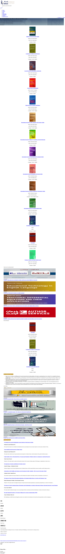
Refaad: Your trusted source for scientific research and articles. (14, 437)
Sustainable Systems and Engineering (32, 225)
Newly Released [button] (6, 320)
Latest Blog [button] (5, 386)
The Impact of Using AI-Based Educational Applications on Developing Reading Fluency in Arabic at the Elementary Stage (25, 478)
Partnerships (4, 13)
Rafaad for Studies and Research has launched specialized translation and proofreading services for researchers (23, 318)
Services (3, 15)
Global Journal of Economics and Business (32, 105)
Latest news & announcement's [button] (9, 267)
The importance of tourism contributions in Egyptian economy (15, 463)
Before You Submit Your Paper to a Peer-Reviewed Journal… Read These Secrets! (18, 424)
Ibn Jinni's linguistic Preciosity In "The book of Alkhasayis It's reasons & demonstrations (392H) (20, 492)
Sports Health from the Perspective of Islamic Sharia (13, 449)
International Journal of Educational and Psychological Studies (33, 156)
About (64, 17)
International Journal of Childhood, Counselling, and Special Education (32, 139)
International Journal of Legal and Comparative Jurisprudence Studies (33, 191)
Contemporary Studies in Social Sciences (33, 53)
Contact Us (59, 17)
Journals (3, 11)
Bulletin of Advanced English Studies (32, 36)
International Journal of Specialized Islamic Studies (33, 208)
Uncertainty (33, 242)
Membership (4, 14)
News (6, 540)
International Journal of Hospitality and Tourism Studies (33, 174)
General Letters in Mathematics (32, 88)
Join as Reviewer (5, 16)
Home (3, 10)
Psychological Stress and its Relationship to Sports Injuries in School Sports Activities (18, 442)
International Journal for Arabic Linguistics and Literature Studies (32, 122)
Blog (8, 540)
